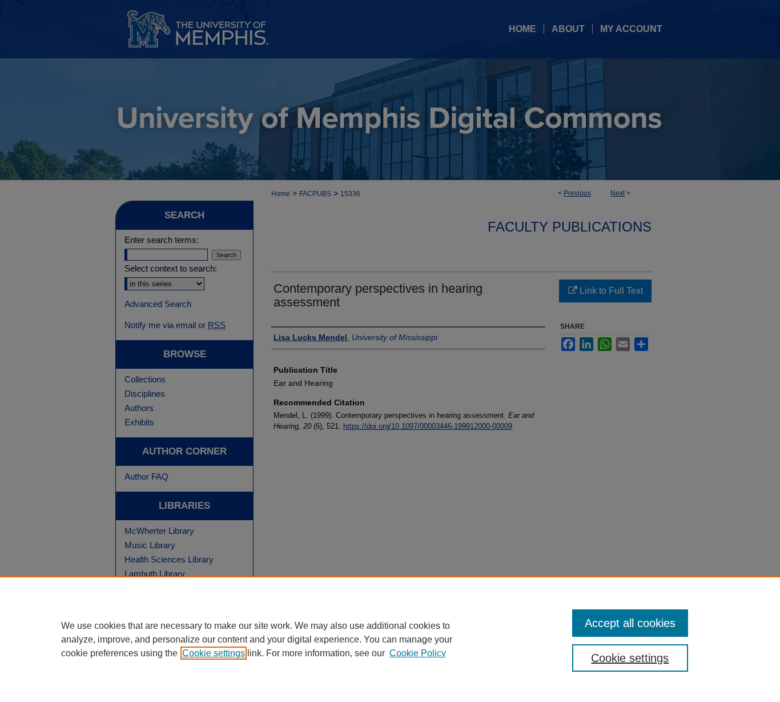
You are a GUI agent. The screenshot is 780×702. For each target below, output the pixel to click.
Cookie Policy (417, 653)
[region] (390, 639)
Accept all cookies (630, 623)
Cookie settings (213, 653)
